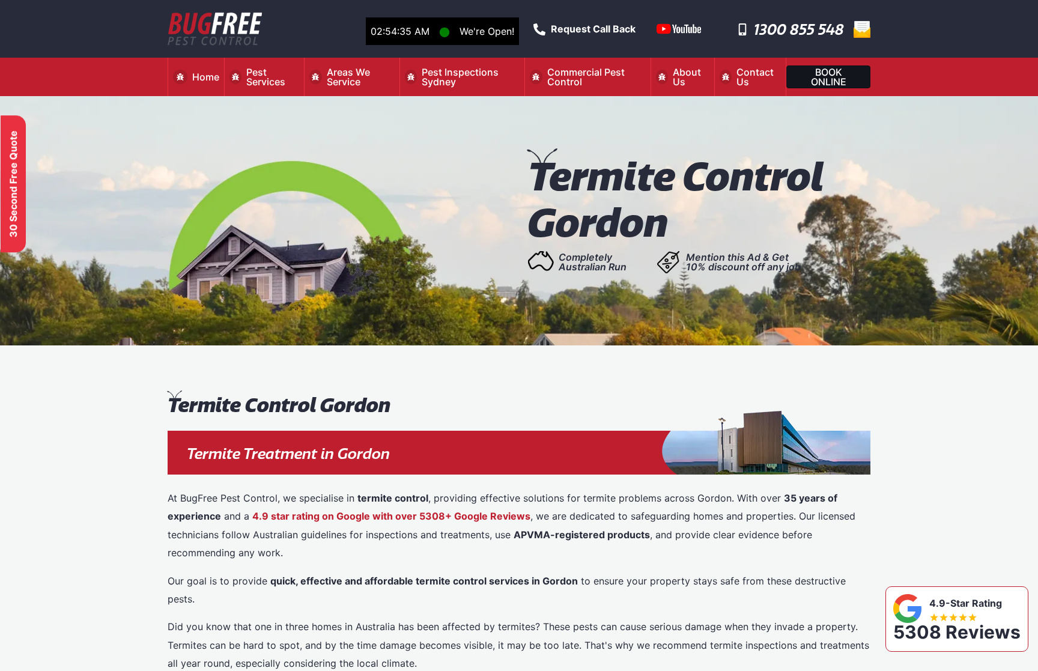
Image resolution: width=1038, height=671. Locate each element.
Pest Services (265, 77)
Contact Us (755, 77)
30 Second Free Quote (13, 183)
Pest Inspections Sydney (460, 77)
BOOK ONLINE (828, 77)
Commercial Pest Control (586, 77)
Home (205, 77)
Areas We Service (348, 77)
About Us (687, 77)
